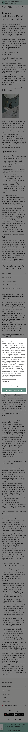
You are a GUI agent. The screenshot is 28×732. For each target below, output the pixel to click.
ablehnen (4, 373)
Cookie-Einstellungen (14, 385)
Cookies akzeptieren (14, 390)
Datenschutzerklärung (9, 379)
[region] (14, 366)
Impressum (5, 381)
